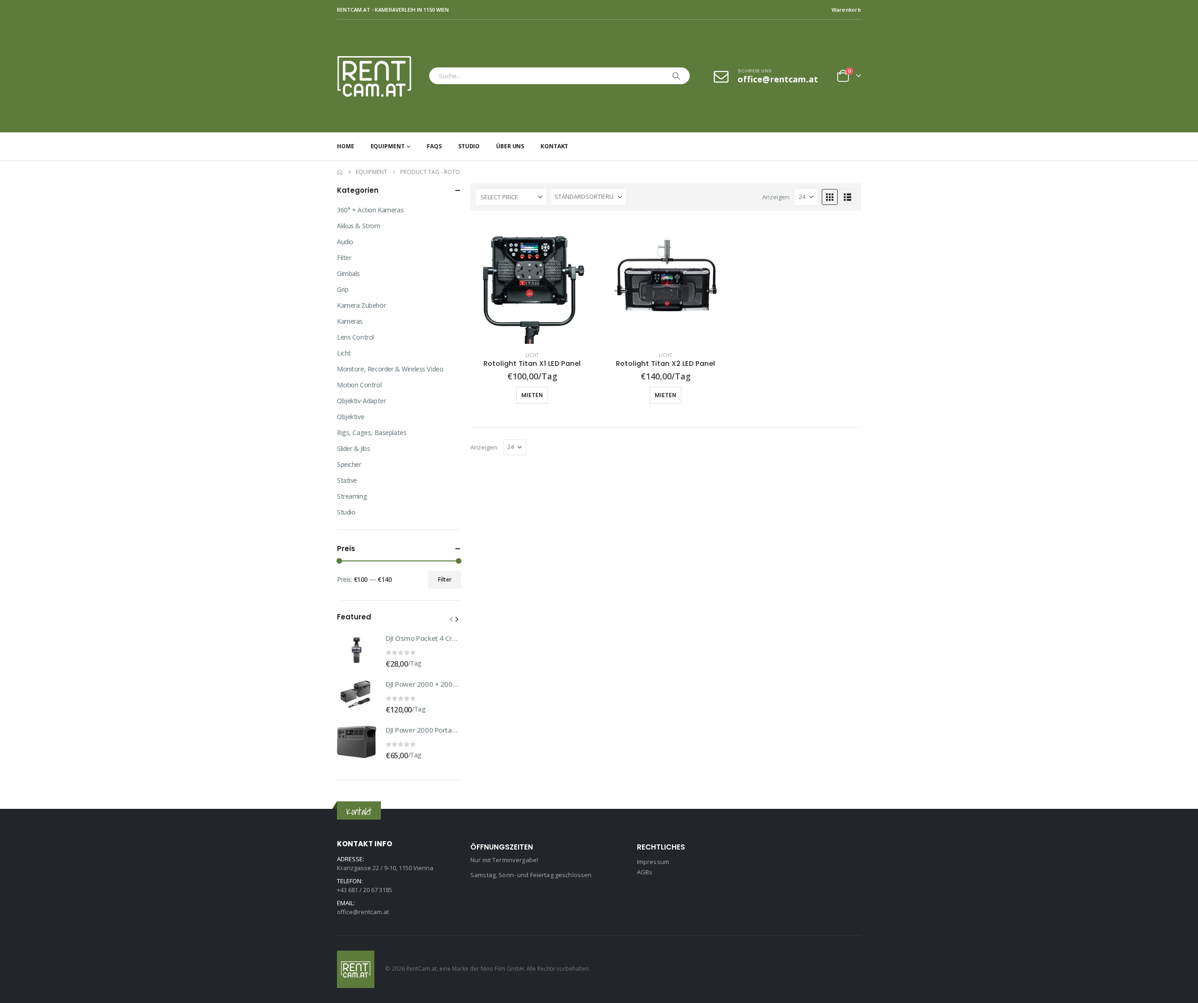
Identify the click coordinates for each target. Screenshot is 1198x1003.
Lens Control (355, 337)
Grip (342, 289)
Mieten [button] (532, 395)
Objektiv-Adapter (361, 400)
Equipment (388, 146)
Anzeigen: (776, 197)
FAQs (434, 146)
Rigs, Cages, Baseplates (371, 432)
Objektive (350, 416)
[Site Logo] (380, 76)
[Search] (676, 76)
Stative (347, 480)
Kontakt (554, 146)
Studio (469, 146)
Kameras (350, 321)
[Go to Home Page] (340, 172)
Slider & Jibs (353, 448)
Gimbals (348, 273)
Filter (344, 257)
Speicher (349, 464)
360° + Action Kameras (370, 209)
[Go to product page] (532, 282)
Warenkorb (846, 9)
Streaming (352, 496)
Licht (532, 355)
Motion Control (359, 384)
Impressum (653, 862)
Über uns (510, 146)
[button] (830, 197)
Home (345, 146)
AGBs (645, 872)
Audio (345, 241)
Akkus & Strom (358, 225)
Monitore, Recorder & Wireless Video (390, 368)
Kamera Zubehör (361, 305)
